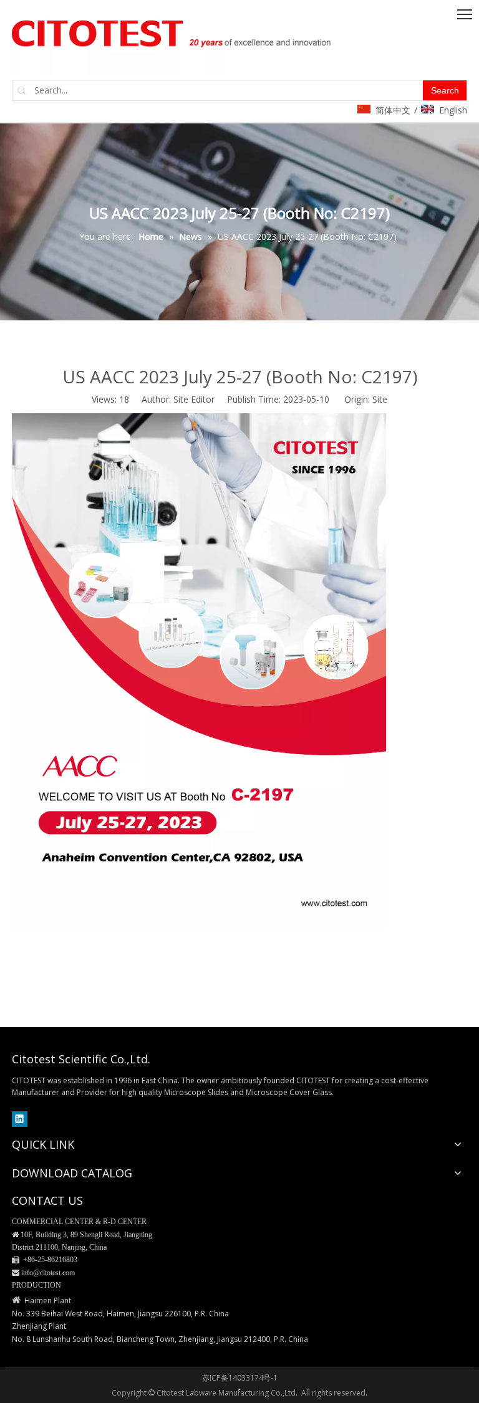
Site (379, 399)
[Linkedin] (19, 1119)
